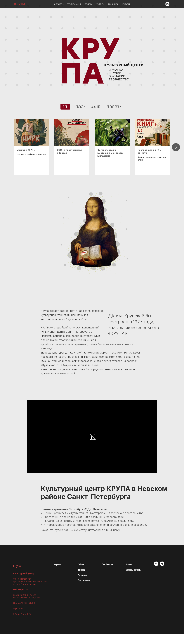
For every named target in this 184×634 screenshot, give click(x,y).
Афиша (95, 106)
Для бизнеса (113, 4)
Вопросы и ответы (133, 569)
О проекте (58, 4)
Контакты (126, 4)
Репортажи (113, 106)
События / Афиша (74, 4)
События (81, 564)
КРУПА (17, 566)
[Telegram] (162, 565)
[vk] (156, 565)
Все (65, 106)
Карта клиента (84, 580)
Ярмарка (88, 4)
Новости (79, 106)
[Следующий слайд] (176, 147)
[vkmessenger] (167, 4)
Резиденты (100, 4)
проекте (58, 564)
